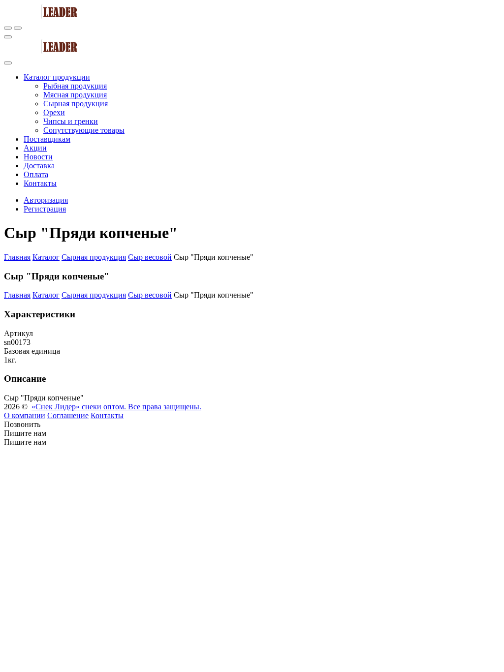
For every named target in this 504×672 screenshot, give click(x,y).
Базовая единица (32, 351)
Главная (17, 257)
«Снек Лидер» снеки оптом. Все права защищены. (116, 406)
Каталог (46, 257)
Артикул (18, 333)
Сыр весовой (150, 257)
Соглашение (68, 415)
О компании (24, 415)
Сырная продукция (94, 257)
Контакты (107, 415)
